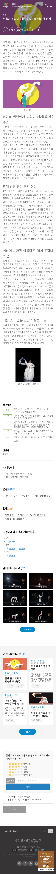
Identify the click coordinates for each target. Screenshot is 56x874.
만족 (25, 766)
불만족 (26, 772)
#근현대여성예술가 (37, 514)
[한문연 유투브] (36, 865)
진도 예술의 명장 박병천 (41, 668)
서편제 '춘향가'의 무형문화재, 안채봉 (14, 702)
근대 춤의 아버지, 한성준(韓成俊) (13, 680)
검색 (46, 5)
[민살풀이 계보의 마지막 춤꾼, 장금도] (41, 698)
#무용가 (21, 514)
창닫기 (52, 869)
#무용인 (20, 685)
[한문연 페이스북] (25, 865)
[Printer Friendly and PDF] (18, 31)
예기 (7, 495)
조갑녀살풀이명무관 (42, 495)
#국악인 (36, 685)
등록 (28, 787)
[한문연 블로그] (30, 865)
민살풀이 (25, 495)
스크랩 (5, 29)
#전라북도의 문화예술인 (14, 519)
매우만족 (26, 763)
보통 (25, 769)
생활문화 (22, 5)
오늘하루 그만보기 (43, 869)
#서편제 (10, 720)
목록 (14, 809)
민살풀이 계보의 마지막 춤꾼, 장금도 (40, 714)
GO (50, 831)
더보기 (26, 629)
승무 (15, 495)
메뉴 (51, 5)
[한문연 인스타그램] (19, 865)
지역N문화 (7, 5)
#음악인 (10, 685)
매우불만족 (27, 774)
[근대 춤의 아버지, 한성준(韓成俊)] (15, 664)
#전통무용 (9, 514)
